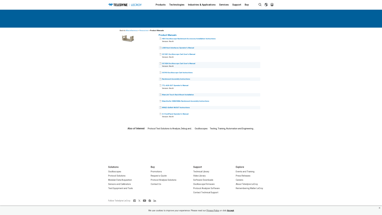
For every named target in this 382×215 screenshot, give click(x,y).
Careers (239, 180)
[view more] (160, 39)
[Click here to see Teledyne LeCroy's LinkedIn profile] (155, 200)
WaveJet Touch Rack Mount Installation (178, 95)
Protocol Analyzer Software (206, 188)
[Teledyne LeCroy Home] (125, 4)
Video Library (199, 176)
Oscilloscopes (201, 128)
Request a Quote (159, 176)
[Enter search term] (260, 5)
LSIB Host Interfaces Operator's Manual (178, 48)
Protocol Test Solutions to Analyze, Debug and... (170, 128)
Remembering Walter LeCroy (249, 188)
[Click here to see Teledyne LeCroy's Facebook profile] (134, 200)
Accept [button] (230, 210)
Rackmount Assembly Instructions (176, 79)
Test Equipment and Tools (120, 188)
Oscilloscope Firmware (204, 184)
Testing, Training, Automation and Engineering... (232, 128)
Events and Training (245, 172)
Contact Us (156, 184)
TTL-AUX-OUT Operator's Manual (175, 85)
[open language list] (266, 5)
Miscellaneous (132, 31)
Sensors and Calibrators (119, 184)
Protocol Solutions (116, 176)
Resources (144, 31)
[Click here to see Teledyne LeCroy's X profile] (139, 200)
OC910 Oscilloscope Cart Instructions (177, 73)
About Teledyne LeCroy (247, 184)
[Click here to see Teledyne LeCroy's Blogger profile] (149, 200)
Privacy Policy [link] (213, 210)
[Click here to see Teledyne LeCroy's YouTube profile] (144, 200)
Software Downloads (203, 180)
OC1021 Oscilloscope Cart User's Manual (178, 54)
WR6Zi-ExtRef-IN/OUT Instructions (176, 108)
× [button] (380, 208)
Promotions (156, 172)
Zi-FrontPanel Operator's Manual (175, 114)
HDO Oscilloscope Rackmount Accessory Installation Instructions (189, 39)
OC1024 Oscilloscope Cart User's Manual (178, 63)
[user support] (272, 5)
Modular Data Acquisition (120, 180)
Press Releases (243, 176)
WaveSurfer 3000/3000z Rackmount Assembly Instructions (185, 101)
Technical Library (201, 172)
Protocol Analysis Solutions (164, 180)
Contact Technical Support (205, 192)
